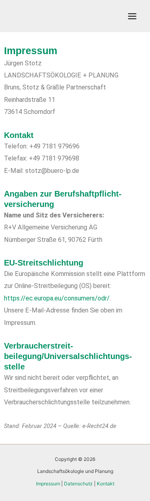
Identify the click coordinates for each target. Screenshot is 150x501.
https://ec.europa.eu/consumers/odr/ (57, 298)
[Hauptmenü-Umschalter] (132, 16)
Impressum (48, 484)
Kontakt (105, 484)
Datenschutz (78, 484)
